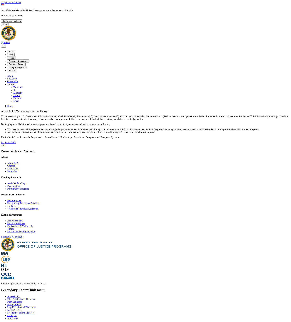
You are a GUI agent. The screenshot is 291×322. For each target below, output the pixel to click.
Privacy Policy (14, 304)
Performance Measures (18, 188)
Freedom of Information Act (20, 312)
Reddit (16, 95)
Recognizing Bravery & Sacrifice (23, 203)
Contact (11, 166)
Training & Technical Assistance (22, 208)
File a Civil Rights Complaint (21, 231)
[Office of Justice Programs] (8, 39)
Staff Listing (13, 168)
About (10, 76)
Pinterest (17, 98)
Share (11, 84)
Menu (4, 24)
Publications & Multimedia (20, 226)
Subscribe (12, 78)
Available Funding (16, 183)
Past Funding (13, 186)
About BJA (12, 163)
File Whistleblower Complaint (21, 299)
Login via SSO (8, 142)
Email (16, 101)
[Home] (5, 42)
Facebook (18, 87)
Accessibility (13, 296)
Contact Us (12, 81)
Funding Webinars (16, 223)
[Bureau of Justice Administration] (4, 254)
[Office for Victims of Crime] (6, 275)
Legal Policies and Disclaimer (21, 307)
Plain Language (14, 302)
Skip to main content (11, 2)
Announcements (15, 220)
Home (10, 106)
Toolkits (11, 206)
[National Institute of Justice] (4, 266)
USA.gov (12, 315)
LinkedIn (17, 92)
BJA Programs (14, 200)
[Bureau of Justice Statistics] (6, 262)
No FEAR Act (14, 310)
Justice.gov (12, 318)
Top (3, 145)
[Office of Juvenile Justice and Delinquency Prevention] (5, 271)
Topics (10, 229)
